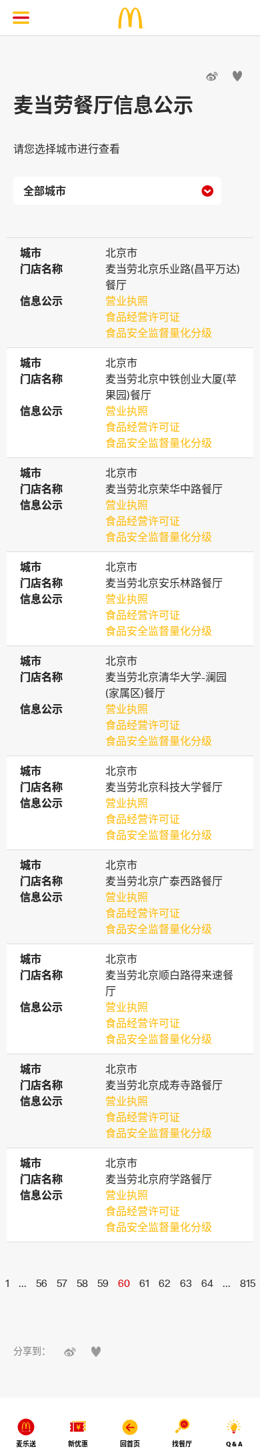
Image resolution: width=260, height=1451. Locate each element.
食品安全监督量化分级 (158, 332)
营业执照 (126, 300)
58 (82, 1283)
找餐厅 (182, 1444)
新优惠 (78, 1444)
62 (165, 1283)
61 (144, 1283)
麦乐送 (26, 1444)
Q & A (234, 1444)
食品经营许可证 (142, 316)
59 (103, 1283)
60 (124, 1283)
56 (41, 1283)
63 (186, 1283)
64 (207, 1283)
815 (247, 1283)
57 (62, 1283)
